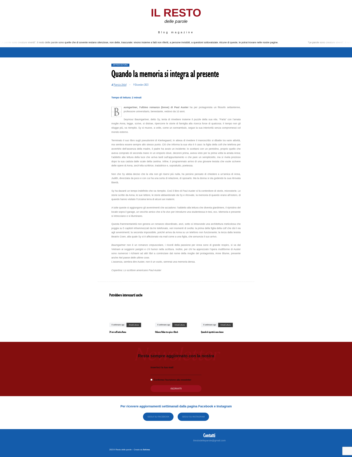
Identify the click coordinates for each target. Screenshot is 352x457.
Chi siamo (105, 52)
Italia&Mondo (126, 52)
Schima (146, 449)
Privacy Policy (230, 52)
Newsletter (205, 52)
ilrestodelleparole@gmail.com (209, 440)
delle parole (176, 21)
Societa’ (147, 52)
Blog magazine (176, 32)
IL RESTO (176, 13)
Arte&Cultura (167, 52)
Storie (187, 52)
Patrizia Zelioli (120, 84)
